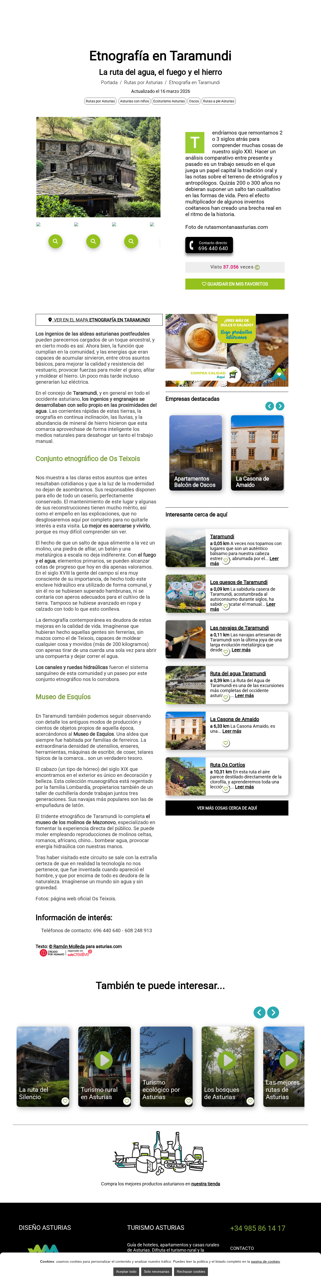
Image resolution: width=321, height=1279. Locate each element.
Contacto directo (213, 246)
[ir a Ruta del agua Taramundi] (186, 668)
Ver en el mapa (101, 319)
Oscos (194, 101)
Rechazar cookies (191, 1271)
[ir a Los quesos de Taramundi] (186, 577)
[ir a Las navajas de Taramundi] (186, 623)
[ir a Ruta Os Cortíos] (186, 760)
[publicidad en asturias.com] (44, 1239)
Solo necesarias (156, 1271)
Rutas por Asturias (143, 82)
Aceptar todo (126, 1271)
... (239, 649)
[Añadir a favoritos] (225, 560)
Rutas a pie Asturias (218, 101)
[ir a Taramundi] (186, 531)
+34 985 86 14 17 (257, 1228)
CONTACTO (242, 1248)
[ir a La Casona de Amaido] (186, 714)
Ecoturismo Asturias (169, 101)
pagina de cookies (265, 1261)
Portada (109, 82)
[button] (55, 241)
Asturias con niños (134, 101)
